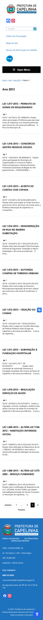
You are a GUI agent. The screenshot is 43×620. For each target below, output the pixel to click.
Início (4, 80)
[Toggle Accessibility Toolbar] (37, 614)
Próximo (21, 510)
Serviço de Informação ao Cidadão (21, 50)
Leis (10, 80)
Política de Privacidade (16, 36)
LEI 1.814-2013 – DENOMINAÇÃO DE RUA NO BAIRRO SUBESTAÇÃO (20, 229)
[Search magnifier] (35, 28)
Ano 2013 (17, 80)
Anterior (8, 505)
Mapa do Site (12, 43)
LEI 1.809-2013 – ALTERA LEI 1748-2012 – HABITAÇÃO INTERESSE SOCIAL (21, 430)
